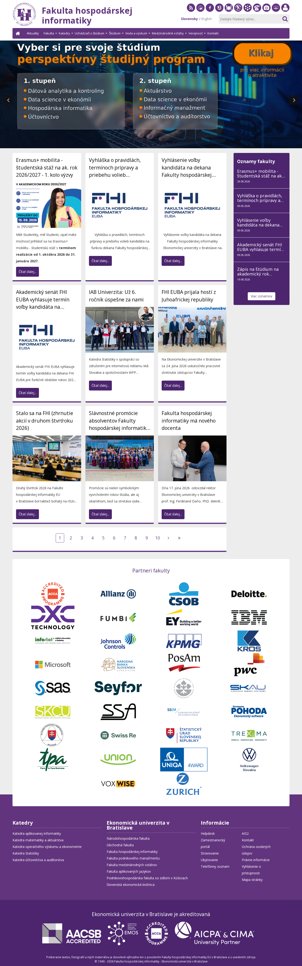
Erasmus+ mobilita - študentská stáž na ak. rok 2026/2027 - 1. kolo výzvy (46, 167)
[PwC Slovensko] (249, 664)
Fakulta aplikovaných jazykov (129, 871)
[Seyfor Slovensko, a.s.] (118, 687)
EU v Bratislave (200, 11)
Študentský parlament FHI (238, 11)
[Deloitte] (249, 593)
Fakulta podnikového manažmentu (133, 858)
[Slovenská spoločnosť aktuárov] (118, 711)
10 (157, 538)
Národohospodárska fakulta (128, 838)
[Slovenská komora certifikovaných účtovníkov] (52, 711)
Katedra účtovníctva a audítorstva (38, 860)
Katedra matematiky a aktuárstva (38, 840)
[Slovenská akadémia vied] (183, 687)
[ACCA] (52, 593)
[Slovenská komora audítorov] (249, 687)
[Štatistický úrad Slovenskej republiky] (183, 734)
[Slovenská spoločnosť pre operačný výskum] (183, 711)
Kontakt (248, 840)
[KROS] (249, 640)
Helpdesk (276, 11)
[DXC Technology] (52, 617)
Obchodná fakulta (120, 845)
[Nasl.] (168, 538)
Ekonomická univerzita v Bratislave (138, 825)
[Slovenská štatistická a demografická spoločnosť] (52, 734)
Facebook (210, 11)
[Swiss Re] (118, 734)
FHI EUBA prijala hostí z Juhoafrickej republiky (189, 296)
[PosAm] (183, 664)
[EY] (183, 617)
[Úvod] (18, 33)
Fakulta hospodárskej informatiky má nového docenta (189, 420)
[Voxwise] (118, 783)
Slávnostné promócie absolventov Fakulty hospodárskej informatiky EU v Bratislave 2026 (119, 421)
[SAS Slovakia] (52, 687)
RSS (191, 11)
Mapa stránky (252, 879)
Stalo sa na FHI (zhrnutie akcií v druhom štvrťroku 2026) (44, 420)
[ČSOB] (183, 593)
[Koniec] (179, 538)
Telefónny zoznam (257, 11)
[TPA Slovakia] (52, 759)
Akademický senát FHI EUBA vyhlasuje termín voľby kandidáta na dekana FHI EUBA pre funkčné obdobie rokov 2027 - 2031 (42, 300)
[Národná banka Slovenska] (118, 664)
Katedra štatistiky (26, 853)
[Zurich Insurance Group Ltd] (183, 783)
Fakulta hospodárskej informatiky (132, 851)
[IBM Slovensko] (249, 617)
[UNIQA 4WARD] (184, 759)
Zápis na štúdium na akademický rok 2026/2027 (258, 271)
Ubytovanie (209, 860)
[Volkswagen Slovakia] (249, 759)
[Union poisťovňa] (118, 759)
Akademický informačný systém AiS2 (247, 11)
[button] (8, 100)
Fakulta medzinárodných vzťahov (132, 865)
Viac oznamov (261, 296)
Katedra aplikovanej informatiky (37, 833)
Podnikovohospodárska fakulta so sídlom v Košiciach (147, 878)
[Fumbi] (118, 617)
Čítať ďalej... (27, 271)
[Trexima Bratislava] (249, 734)
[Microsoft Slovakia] (52, 664)
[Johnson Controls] (118, 640)
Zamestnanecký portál (285, 11)
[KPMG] (183, 640)
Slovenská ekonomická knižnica (219, 11)
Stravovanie (229, 11)
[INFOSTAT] (52, 640)
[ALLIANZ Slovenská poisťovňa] (118, 593)
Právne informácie (256, 860)
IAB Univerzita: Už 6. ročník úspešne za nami (116, 296)
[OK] (284, 19)
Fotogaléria (266, 11)
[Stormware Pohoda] (249, 711)
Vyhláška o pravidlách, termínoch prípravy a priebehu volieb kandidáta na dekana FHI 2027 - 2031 (118, 168)
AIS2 (245, 833)
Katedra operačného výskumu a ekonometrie (47, 846)
